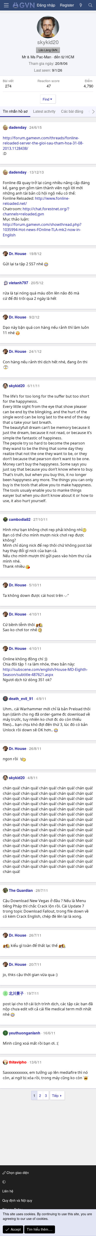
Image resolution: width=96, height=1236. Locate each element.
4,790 (88, 86)
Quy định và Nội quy (17, 1200)
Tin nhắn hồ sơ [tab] (15, 111)
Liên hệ (7, 1191)
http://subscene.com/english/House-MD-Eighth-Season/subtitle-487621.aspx (45, 672)
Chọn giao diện (17, 1172)
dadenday (18, 127)
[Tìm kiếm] (90, 5)
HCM (69, 57)
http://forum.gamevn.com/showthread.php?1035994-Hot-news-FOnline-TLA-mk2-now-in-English (42, 230)
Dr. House (17, 253)
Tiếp (55, 1095)
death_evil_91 (21, 698)
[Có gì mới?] (81, 5)
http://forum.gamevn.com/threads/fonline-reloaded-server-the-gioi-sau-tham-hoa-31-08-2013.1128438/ (43, 143)
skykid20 (17, 385)
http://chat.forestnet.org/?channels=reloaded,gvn (36, 211)
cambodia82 (20, 519)
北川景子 (16, 993)
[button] (47, 1182)
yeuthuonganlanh (24, 1033)
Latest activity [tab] (44, 111)
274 (8, 86)
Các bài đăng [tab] (72, 111)
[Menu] (6, 5)
